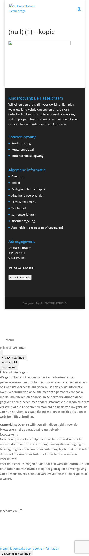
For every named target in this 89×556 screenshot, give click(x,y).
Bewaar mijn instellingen (16, 553)
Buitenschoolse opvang (27, 156)
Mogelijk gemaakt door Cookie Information (29, 548)
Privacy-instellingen (13, 357)
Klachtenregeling (23, 221)
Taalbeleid (18, 208)
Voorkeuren (9, 367)
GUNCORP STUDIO (53, 303)
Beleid (15, 183)
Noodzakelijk (10, 362)
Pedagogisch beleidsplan (28, 189)
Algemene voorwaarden (27, 195)
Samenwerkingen (23, 215)
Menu (10, 340)
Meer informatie (20, 277)
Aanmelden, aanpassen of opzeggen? (37, 227)
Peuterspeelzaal (22, 150)
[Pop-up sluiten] (1, 352)
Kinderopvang (21, 143)
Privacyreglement (23, 202)
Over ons (17, 176)
